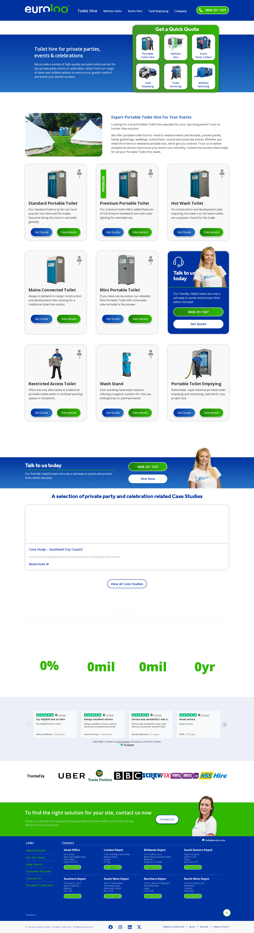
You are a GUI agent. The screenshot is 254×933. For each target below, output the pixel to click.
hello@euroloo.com (215, 840)
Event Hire (135, 11)
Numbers (31, 914)
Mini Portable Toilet (120, 290)
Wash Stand (111, 383)
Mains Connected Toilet (52, 290)
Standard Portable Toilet (53, 203)
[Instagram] (120, 927)
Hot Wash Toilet (187, 203)
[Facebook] (110, 927)
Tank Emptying (158, 11)
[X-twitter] (139, 927)
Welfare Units (112, 11)
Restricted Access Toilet (52, 383)
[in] (63, 155)
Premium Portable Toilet (124, 203)
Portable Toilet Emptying (196, 383)
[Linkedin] (129, 927)
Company (180, 11)
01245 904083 (72, 867)
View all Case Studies (127, 584)
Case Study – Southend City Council (56, 549)
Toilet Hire (87, 10)
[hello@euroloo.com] (203, 840)
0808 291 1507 (215, 10)
